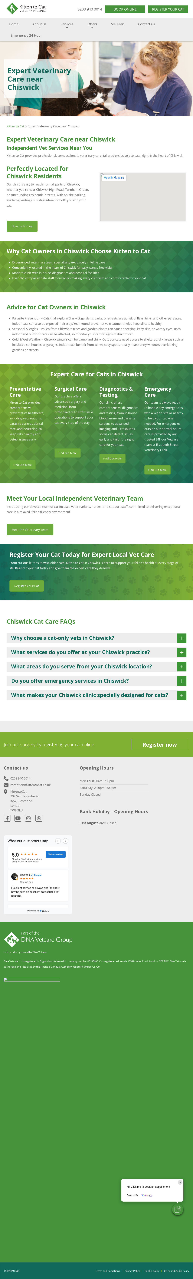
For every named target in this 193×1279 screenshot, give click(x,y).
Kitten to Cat (15, 126)
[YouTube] (17, 818)
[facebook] (7, 818)
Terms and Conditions (107, 1271)
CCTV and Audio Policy (176, 1271)
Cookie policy (152, 1271)
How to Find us (22, 226)
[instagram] (28, 818)
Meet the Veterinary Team (29, 530)
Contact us (146, 24)
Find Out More (22, 465)
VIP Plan (117, 24)
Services (67, 24)
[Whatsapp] (38, 818)
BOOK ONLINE (125, 9)
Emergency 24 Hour (26, 35)
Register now (159, 744)
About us (39, 24)
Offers (92, 24)
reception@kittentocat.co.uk (30, 785)
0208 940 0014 (89, 9)
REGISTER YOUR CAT (168, 9)
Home (13, 24)
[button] (177, 1209)
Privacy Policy (132, 1271)
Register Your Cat (26, 586)
